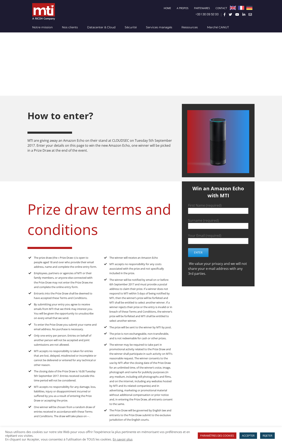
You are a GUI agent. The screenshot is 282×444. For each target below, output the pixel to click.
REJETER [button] (267, 435)
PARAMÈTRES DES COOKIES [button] (217, 435)
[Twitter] (230, 14)
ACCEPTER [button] (248, 435)
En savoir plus (123, 439)
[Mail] (250, 14)
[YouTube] (237, 14)
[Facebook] (224, 14)
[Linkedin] (244, 14)
